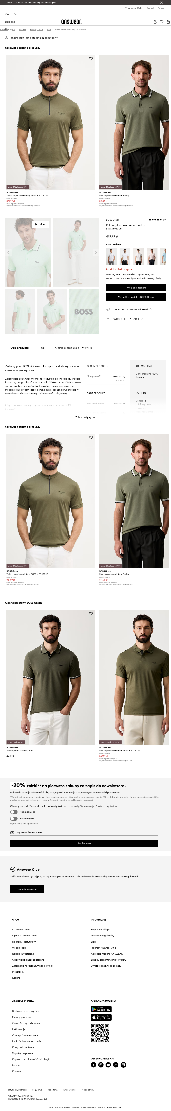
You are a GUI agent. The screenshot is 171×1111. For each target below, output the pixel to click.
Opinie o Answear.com (24, 935)
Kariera (16, 977)
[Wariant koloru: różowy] (152, 256)
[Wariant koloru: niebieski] (165, 256)
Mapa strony (88, 1090)
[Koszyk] (168, 22)
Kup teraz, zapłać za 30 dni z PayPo (31, 1059)
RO (31, 1099)
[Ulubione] (162, 22)
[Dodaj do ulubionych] (90, 58)
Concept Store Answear (25, 1035)
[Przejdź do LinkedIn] (123, 1065)
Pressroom (18, 971)
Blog (93, 941)
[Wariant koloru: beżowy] (138, 256)
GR (18, 1099)
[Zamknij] (161, 2)
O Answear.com (21, 929)
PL (28, 1099)
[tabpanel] (85, 386)
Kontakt (16, 1071)
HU (24, 1099)
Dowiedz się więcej (27, 889)
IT (26, 1099)
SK (35, 1099)
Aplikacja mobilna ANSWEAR (107, 953)
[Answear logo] (71, 22)
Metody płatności (21, 1017)
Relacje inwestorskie (23, 953)
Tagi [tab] (42, 347)
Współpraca (19, 947)
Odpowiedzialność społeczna (28, 959)
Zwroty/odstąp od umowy (26, 1023)
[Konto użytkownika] (155, 22)
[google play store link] (101, 1009)
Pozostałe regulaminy (102, 935)
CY (12, 1099)
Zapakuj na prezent (23, 1053)
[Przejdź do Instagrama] (101, 1065)
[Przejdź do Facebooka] (93, 1065)
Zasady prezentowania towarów (108, 959)
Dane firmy (52, 1090)
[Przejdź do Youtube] (108, 1065)
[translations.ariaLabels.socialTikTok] (116, 1065)
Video (43, 224)
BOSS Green (112, 219)
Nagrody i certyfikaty (24, 941)
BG (9, 1099)
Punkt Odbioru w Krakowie (26, 1041)
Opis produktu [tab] (20, 347)
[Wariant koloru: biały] (111, 256)
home (9, 29)
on (15, 14)
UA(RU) (43, 1099)
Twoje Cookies (69, 1090)
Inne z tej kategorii (136, 287)
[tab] (73, 348)
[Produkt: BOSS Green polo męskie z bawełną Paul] (50, 677)
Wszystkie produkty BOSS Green (136, 297)
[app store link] (101, 1017)
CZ (15, 1099)
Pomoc (16, 1065)
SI (33, 1099)
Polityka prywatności (17, 1090)
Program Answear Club (103, 947)
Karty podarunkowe (23, 1047)
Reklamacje (18, 1029)
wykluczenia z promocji (82, 800)
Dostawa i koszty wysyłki (25, 1011)
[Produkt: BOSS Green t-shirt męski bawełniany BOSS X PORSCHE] (50, 122)
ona (7, 14)
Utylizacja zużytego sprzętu (106, 965)
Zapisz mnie (84, 843)
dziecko (10, 21)
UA (38, 1099)
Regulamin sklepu (100, 929)
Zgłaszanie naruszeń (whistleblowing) (32, 965)
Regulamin (37, 1090)
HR (21, 1099)
